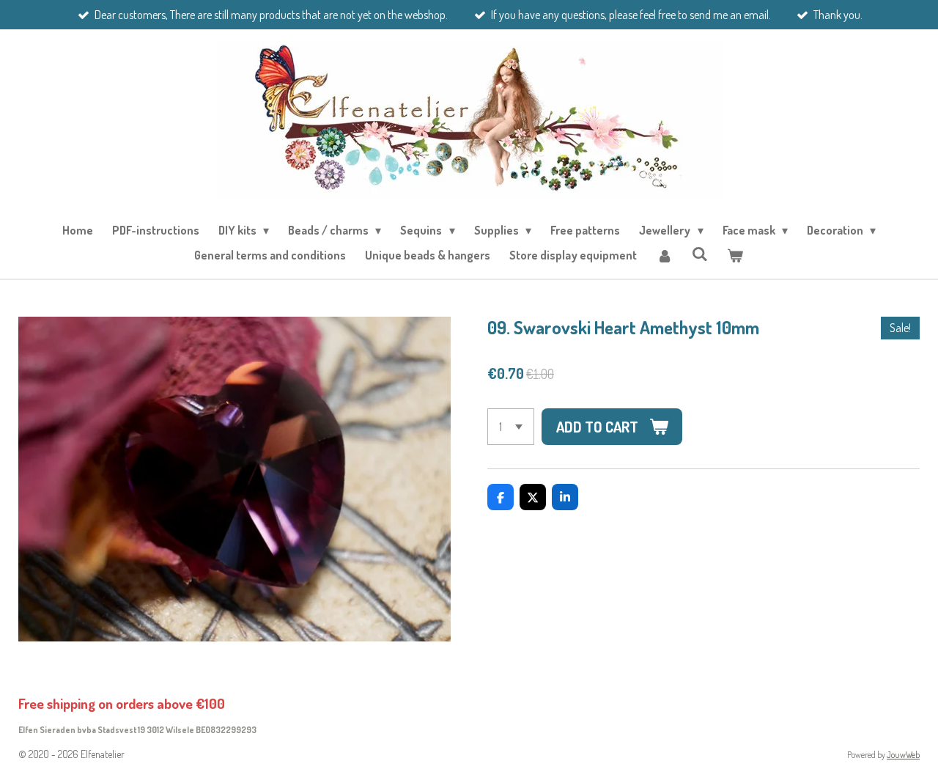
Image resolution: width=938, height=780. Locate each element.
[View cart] (735, 255)
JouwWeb (903, 754)
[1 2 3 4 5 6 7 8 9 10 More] (510, 426)
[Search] (699, 254)
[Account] (664, 255)
